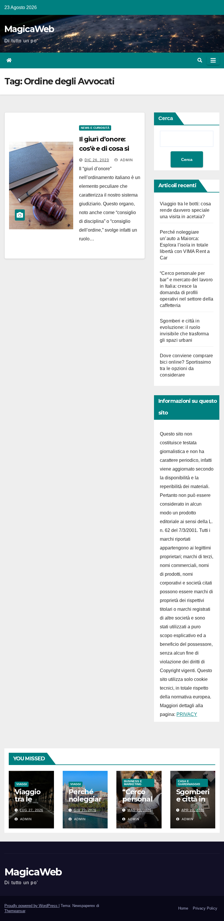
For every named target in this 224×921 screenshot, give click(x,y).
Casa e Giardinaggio (189, 783)
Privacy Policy (205, 908)
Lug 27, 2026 (31, 810)
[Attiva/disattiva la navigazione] (213, 60)
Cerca (165, 118)
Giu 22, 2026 (85, 810)
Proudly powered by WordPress (31, 905)
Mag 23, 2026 (139, 810)
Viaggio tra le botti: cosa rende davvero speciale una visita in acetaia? (185, 210)
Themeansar (14, 911)
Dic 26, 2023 (97, 160)
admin (126, 160)
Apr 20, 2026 (192, 810)
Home (183, 908)
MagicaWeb (29, 29)
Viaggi (21, 784)
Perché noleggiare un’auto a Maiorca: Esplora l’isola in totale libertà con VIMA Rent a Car (185, 245)
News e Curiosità (95, 127)
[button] (199, 60)
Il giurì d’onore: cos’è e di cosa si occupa (104, 148)
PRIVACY (186, 714)
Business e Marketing (133, 783)
